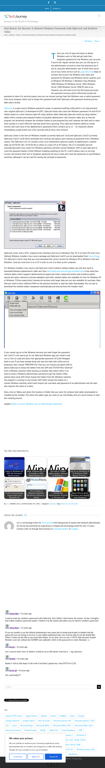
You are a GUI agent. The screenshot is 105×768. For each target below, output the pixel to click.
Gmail (72, 716)
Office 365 (53, 730)
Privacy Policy (77, 759)
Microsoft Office (42, 725)
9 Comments (73, 504)
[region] (35, 748)
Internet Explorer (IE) (62, 720)
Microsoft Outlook (13, 730)
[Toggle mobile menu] (99, 15)
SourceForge (94, 256)
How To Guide (44, 720)
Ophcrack (8, 108)
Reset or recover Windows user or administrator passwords (36, 404)
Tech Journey (47, 522)
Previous (88, 41)
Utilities (52, 504)
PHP (80, 730)
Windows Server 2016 (86, 749)
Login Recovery (86, 71)
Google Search (29, 720)
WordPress (73, 754)
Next (97, 41)
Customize (18, 756)
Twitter (65, 529)
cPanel (53, 716)
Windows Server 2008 (71, 744)
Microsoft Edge (26, 725)
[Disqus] (52, 569)
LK (7, 504)
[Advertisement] (27, 72)
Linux (14, 725)
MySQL (43, 730)
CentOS (44, 716)
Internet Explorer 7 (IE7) (85, 720)
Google (81, 716)
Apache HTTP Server (14, 716)
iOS (7, 725)
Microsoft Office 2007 (62, 725)
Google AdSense (12, 720)
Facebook (57, 529)
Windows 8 (81, 735)
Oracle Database (68, 730)
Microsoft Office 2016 (84, 725)
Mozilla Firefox (30, 730)
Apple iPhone (31, 716)
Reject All (36, 756)
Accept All (53, 756)
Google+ (74, 529)
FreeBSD (62, 716)
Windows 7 (68, 735)
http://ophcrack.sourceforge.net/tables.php (65, 271)
